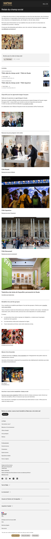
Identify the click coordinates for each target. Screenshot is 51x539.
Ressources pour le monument (9, 254)
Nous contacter (5, 470)
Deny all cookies (26, 535)
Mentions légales (5, 525)
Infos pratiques (5, 433)
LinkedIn (17, 478)
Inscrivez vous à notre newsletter (10, 395)
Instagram (6, 478)
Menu (44, 4)
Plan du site (4, 528)
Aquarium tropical (6, 506)
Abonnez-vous (5, 474)
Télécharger (9, 59)
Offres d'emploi (5, 430)
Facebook (2, 478)
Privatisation (4, 449)
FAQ (3, 522)
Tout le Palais (5, 485)
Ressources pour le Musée (8, 172)
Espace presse (5, 452)
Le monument (5, 492)
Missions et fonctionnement (8, 427)
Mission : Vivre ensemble (20, 355)
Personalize (35, 535)
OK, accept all (15, 535)
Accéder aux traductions (8, 294)
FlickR (13, 478)
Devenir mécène (5, 446)
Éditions (3, 436)
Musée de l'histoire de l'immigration (11, 499)
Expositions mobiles (6, 455)
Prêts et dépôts (5, 458)
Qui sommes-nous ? (6, 424)
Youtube (10, 478)
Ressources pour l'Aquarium (9, 213)
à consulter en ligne (28, 103)
